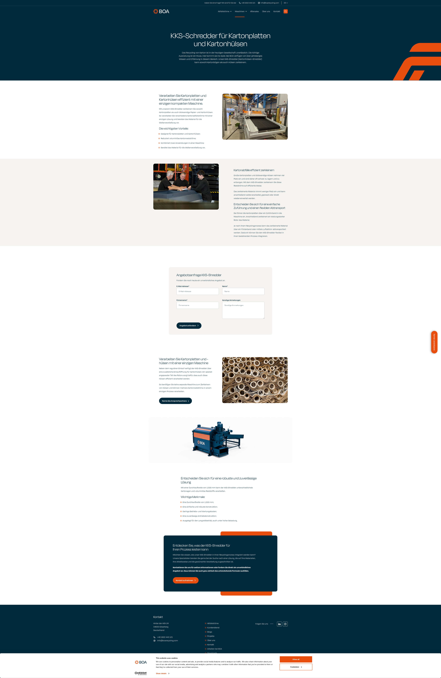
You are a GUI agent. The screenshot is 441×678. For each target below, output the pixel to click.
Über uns (266, 11)
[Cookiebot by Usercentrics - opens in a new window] (141, 673)
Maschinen (240, 11)
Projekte (210, 636)
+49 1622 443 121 (165, 637)
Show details (161, 673)
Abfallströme (223, 11)
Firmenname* (182, 300)
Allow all (296, 659)
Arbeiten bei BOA (214, 649)
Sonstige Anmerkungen (231, 300)
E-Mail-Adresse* (183, 286)
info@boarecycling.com (167, 640)
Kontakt (276, 11)
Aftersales (254, 11)
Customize (294, 667)
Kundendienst (213, 627)
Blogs (209, 632)
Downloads (212, 653)
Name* (225, 286)
